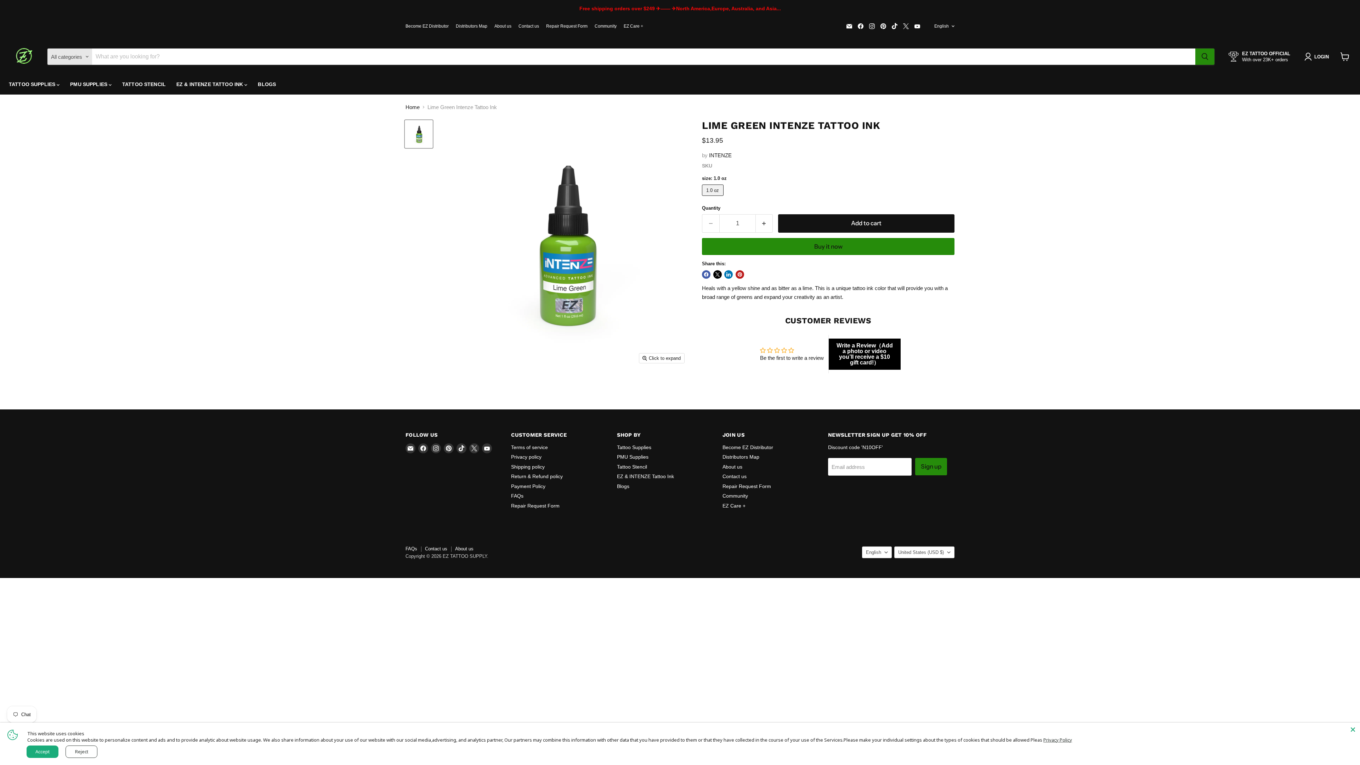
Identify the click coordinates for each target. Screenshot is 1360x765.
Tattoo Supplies (33, 84)
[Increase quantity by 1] (764, 223)
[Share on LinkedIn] (728, 274)
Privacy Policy (1057, 740)
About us (502, 26)
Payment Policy (528, 486)
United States (921, 552)
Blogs (267, 84)
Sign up (931, 466)
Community (606, 26)
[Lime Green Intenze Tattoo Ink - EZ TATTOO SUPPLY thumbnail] (419, 134)
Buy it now (828, 246)
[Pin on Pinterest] (740, 274)
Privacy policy (526, 457)
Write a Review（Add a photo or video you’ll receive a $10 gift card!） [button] (865, 354)
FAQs (517, 496)
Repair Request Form (567, 26)
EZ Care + (633, 26)
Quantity (711, 208)
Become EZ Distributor (427, 26)
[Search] (1204, 57)
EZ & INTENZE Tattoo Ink (210, 84)
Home (413, 107)
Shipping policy (528, 467)
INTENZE (720, 155)
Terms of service (529, 447)
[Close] (1352, 729)
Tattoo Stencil (144, 84)
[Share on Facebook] (706, 274)
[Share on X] (717, 274)
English (941, 26)
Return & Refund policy (537, 476)
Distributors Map (471, 26)
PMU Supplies (89, 84)
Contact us (528, 26)
